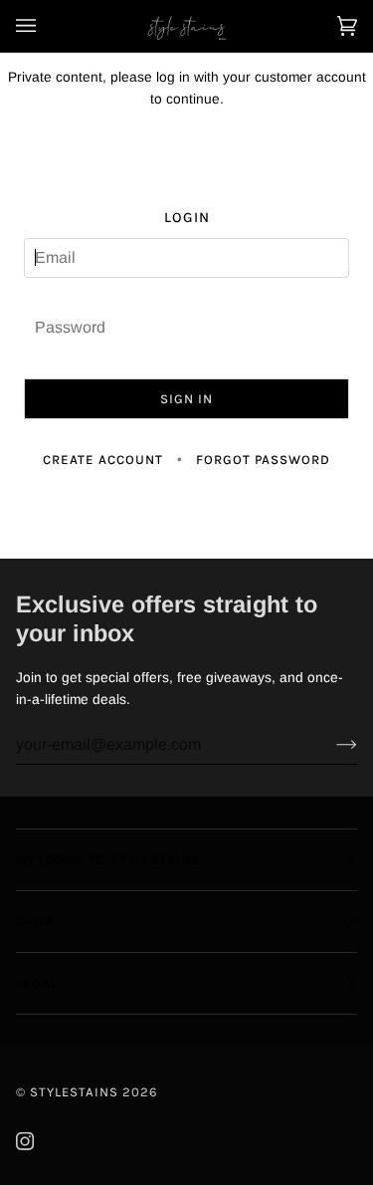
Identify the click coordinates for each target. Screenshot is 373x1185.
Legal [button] (37, 983)
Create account (103, 459)
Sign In (186, 398)
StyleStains (74, 1091)
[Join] (330, 745)
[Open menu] (46, 26)
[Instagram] (25, 1141)
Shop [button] (34, 921)
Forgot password (263, 459)
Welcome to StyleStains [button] (108, 859)
